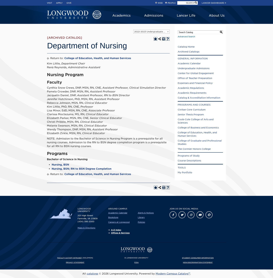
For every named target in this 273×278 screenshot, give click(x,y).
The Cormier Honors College (194, 149)
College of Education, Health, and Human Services (97, 58)
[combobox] (151, 31)
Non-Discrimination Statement (198, 262)
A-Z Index (116, 230)
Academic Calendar (189, 63)
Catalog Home (186, 46)
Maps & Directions (86, 228)
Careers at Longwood (119, 222)
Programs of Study (189, 155)
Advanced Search (186, 36)
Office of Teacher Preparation (195, 78)
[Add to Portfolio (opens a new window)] (155, 39)
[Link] (173, 214)
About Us (217, 15)
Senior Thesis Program (191, 114)
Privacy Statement (75, 262)
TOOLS (182, 167)
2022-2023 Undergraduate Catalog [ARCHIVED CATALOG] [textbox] (152, 31)
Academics (121, 15)
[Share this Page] (159, 39)
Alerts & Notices (146, 213)
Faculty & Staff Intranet (69, 258)
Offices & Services (120, 233)
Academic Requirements (192, 93)
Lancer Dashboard (213, 3)
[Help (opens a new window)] (168, 39)
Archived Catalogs (188, 51)
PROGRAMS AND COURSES (194, 104)
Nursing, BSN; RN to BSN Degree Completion (81, 168)
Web (160, 3)
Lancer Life (186, 15)
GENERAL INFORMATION (193, 58)
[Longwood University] (74, 14)
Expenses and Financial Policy (195, 83)
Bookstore (113, 217)
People (172, 3)
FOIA (136, 262)
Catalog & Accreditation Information (199, 98)
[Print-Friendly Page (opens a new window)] (163, 39)
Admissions (153, 15)
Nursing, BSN (60, 164)
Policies (141, 222)
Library (141, 217)
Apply (59, 3)
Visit (49, 3)
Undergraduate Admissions (193, 68)
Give (69, 3)
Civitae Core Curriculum (192, 109)
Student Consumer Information (198, 258)
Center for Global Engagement (196, 73)
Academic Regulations (191, 88)
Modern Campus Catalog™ (173, 273)
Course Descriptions (189, 160)
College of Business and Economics (198, 127)
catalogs (92, 273)
